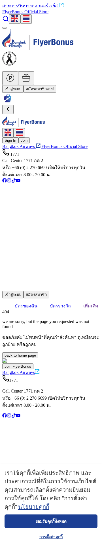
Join (24, 140)
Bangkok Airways (18, 146)
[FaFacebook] (4, 181)
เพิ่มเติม (90, 305)
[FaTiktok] (13, 181)
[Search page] (5, 20)
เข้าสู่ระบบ (13, 89)
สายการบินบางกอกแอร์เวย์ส (30, 5)
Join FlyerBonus (18, 366)
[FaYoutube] (18, 181)
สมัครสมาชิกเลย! (40, 89)
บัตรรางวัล (60, 305)
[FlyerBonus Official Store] (7, 102)
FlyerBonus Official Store (25, 11)
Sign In (10, 140)
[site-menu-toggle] (4, 28)
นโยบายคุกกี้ (33, 507)
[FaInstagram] (9, 181)
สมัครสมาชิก (36, 294)
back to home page (20, 355)
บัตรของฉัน (26, 305)
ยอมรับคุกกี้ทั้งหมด (51, 521)
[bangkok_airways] (51, 279)
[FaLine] (6, 288)
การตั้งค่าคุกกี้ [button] (51, 537)
